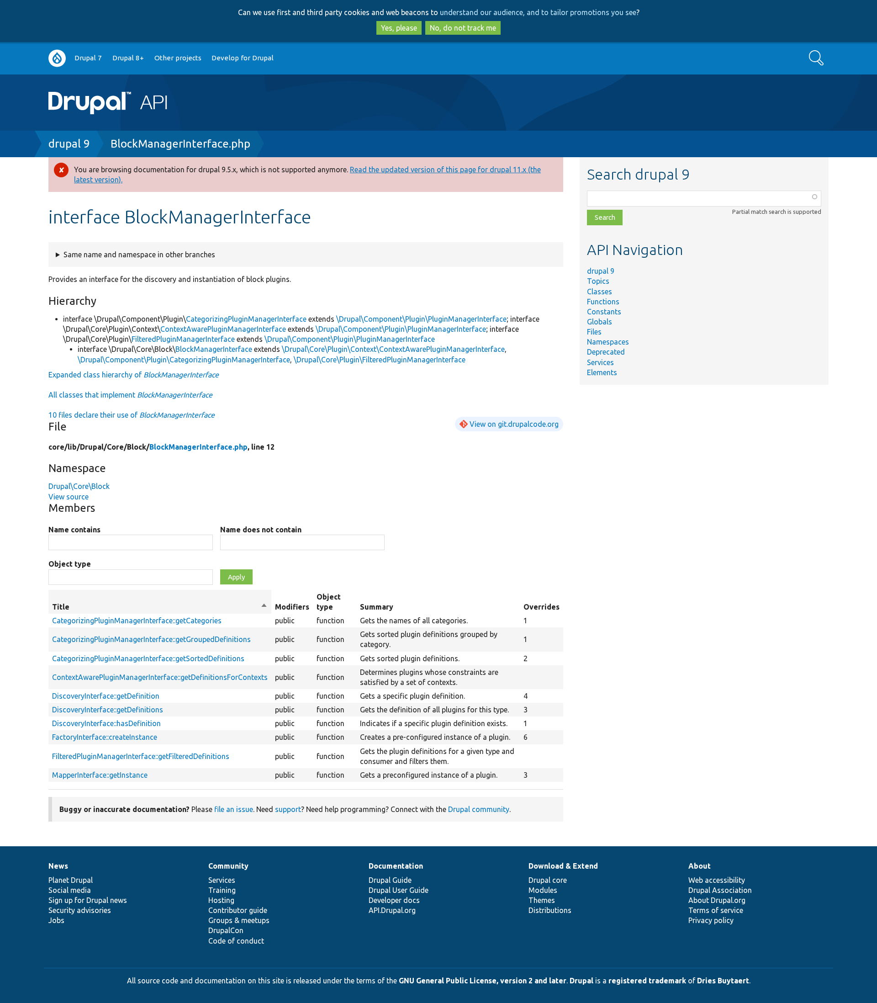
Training (222, 890)
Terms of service (715, 910)
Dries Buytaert (723, 980)
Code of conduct (236, 941)
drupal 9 (69, 144)
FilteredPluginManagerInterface (183, 339)
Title (160, 607)
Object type (69, 564)
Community (228, 866)
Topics (598, 281)
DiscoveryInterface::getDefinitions (107, 710)
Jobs (56, 920)
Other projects (177, 58)
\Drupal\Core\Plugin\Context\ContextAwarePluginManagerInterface (393, 349)
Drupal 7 (88, 58)
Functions (603, 301)
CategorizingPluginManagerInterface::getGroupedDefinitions (151, 639)
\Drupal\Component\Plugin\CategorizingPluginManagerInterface (184, 360)
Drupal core (547, 880)
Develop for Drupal (242, 58)
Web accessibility (716, 880)
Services (600, 362)
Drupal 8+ (128, 58)
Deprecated (606, 352)
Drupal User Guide (398, 890)
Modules (542, 890)
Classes (599, 291)
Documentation (396, 866)
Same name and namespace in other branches (139, 254)
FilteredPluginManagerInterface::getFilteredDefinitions (140, 756)
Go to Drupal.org (57, 58)
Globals (599, 322)
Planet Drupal (70, 880)
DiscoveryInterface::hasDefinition (106, 723)
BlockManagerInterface (213, 349)
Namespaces (608, 342)
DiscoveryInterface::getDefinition (105, 696)
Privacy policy (711, 920)
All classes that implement (130, 395)
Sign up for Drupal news (87, 900)
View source (68, 497)
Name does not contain (260, 529)
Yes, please (399, 28)
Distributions (549, 910)
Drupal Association (720, 890)
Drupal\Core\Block (79, 486)
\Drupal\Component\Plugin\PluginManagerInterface (421, 319)
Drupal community (478, 809)
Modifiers (292, 607)
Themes (541, 900)
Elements (602, 372)
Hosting (221, 900)
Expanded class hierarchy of (133, 375)
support (288, 809)
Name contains (74, 529)
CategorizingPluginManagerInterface (246, 319)
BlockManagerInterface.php (180, 144)
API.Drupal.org (392, 910)
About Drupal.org (716, 900)
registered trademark (647, 980)
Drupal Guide (390, 880)
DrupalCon (225, 930)
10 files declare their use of (131, 415)
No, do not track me (463, 28)
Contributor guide (237, 910)
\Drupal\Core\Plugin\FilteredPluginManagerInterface (379, 360)
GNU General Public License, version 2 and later (482, 980)
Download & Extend (563, 866)
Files (594, 332)
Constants (604, 312)
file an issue (233, 809)
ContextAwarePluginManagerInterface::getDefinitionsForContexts (160, 677)
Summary (376, 607)
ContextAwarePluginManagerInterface (223, 329)
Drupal (581, 980)
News (58, 866)
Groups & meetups (238, 920)
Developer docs (394, 900)
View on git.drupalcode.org (514, 424)
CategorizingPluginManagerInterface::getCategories (137, 620)
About (699, 866)
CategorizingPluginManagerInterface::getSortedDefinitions (148, 658)
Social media (69, 890)
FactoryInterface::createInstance (104, 737)
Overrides (541, 607)
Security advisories (79, 910)
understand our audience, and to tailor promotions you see (538, 12)
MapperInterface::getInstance (100, 775)
